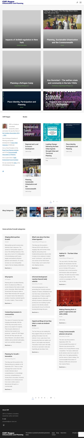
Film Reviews (55, 85)
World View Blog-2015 (10, 358)
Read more (8, 268)
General (18, 45)
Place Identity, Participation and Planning (72, 146)
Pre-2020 (40, 284)
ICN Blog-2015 (8, 316)
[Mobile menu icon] (81, 2)
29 (51, 398)
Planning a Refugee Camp (21, 83)
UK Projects (7, 279)
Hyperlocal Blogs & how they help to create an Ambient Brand (41, 323)
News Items (23, 45)
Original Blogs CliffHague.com (21, 85)
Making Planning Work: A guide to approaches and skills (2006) (67, 312)
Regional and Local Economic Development (31, 146)
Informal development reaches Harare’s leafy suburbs (39, 279)
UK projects (9, 277)
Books (62, 45)
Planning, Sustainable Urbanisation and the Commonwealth (31, 184)
